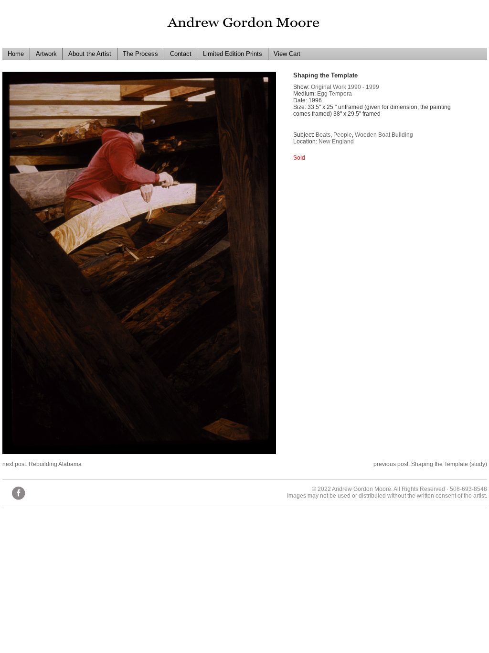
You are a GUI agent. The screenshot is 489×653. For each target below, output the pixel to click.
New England (336, 141)
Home (16, 53)
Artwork (46, 53)
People (342, 134)
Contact (180, 53)
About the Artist (89, 53)
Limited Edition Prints (232, 53)
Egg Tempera (334, 93)
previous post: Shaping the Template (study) (430, 464)
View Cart (287, 53)
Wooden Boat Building (384, 134)
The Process (140, 53)
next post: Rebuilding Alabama (42, 464)
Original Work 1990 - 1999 (345, 87)
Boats (323, 134)
